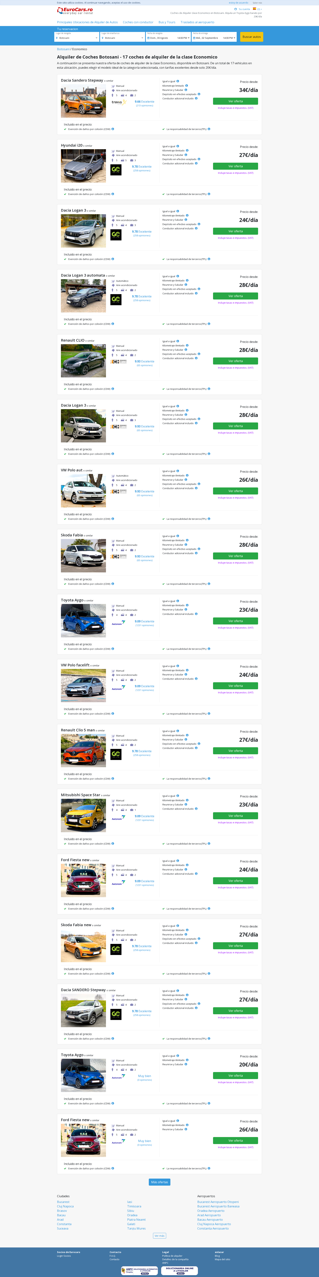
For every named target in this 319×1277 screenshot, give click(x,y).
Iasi (129, 1202)
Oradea (132, 1215)
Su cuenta (244, 9)
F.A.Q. (113, 1255)
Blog (217, 1255)
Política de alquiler (172, 1255)
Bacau (61, 1215)
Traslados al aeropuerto (197, 22)
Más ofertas (159, 1182)
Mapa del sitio (222, 1259)
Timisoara (134, 1206)
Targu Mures (136, 1228)
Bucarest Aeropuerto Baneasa (218, 1206)
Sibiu (130, 1211)
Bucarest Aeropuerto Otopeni (218, 1202)
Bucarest (63, 1202)
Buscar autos (252, 37)
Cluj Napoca (65, 1206)
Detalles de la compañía (175, 1259)
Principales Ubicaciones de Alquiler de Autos (87, 22)
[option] (62, 38)
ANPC (165, 1262)
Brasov (62, 1211)
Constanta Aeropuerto (213, 1228)
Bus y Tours (167, 22)
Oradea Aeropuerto (210, 1211)
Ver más (159, 1235)
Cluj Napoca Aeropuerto (214, 1224)
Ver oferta (236, 101)
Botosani (63, 49)
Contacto (114, 1259)
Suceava (62, 1228)
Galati (131, 1224)
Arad (60, 1220)
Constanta (64, 1224)
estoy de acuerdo (238, 2)
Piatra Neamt (136, 1220)
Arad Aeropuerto (209, 1215)
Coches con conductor (138, 22)
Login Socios (64, 1255)
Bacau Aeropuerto (210, 1220)
